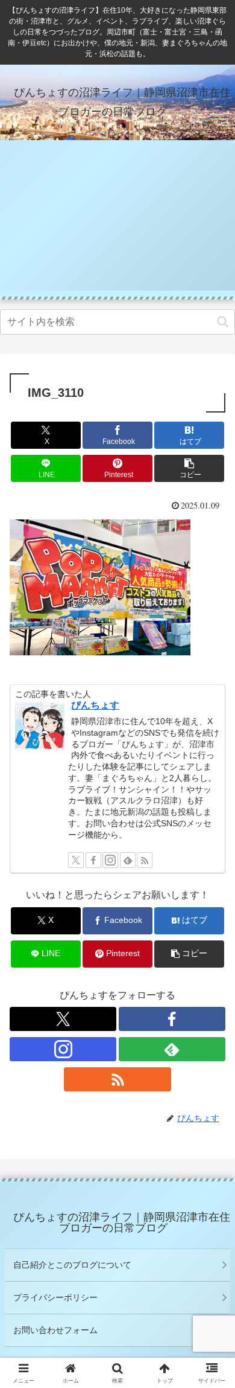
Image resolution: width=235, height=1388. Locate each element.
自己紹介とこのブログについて (72, 1265)
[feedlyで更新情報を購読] (128, 860)
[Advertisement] (117, 221)
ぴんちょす (95, 705)
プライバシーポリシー (55, 1297)
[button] (222, 322)
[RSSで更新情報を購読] (144, 860)
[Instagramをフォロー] (110, 860)
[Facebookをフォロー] (93, 860)
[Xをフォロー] (76, 860)
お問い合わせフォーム (55, 1330)
